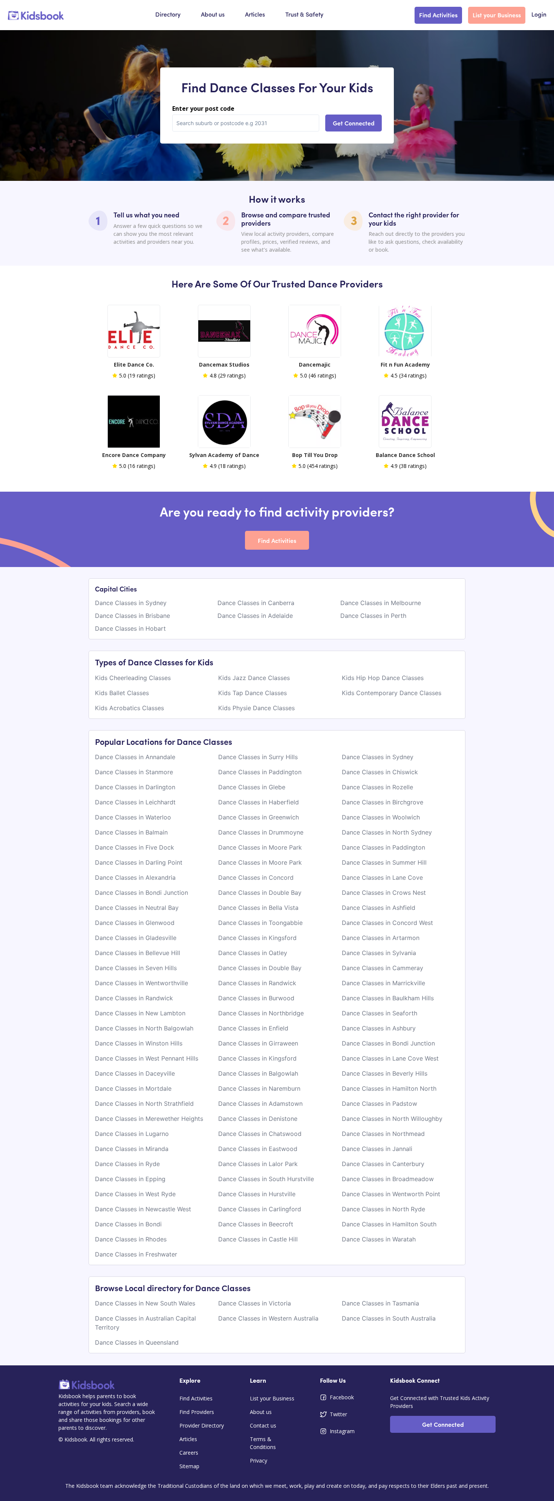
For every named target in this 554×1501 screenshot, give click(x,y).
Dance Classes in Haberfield (258, 802)
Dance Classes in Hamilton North (389, 1088)
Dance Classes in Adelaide (255, 615)
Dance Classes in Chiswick (380, 772)
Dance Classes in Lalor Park (258, 1164)
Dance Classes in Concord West (387, 922)
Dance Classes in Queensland (137, 1342)
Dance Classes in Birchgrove (382, 802)
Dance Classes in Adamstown (260, 1103)
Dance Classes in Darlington (135, 787)
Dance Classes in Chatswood (259, 1133)
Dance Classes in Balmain (131, 832)
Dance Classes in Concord (256, 877)
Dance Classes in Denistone (257, 1118)
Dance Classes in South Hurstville (266, 1179)
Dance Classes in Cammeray (382, 968)
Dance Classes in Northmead (383, 1133)
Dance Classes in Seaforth (379, 1013)
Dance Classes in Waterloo (133, 817)
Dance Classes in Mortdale (133, 1088)
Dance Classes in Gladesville (135, 938)
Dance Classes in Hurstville (256, 1194)
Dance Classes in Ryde (127, 1164)
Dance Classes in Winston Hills (138, 1043)
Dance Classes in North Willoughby (392, 1118)
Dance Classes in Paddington (259, 772)
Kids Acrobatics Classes (129, 708)
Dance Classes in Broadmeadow (388, 1179)
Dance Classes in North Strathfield (144, 1103)
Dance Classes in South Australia (389, 1318)
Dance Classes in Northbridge (261, 1013)
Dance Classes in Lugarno (132, 1133)
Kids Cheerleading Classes (133, 678)
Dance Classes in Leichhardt (135, 802)
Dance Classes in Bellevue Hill (137, 953)
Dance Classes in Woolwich (381, 817)
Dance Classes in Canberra (255, 603)
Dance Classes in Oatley (252, 953)
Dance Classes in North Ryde (383, 1209)
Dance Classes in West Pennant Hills (146, 1058)
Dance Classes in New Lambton (140, 1013)
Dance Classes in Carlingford (259, 1209)
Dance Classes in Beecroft (255, 1224)
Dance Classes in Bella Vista (258, 907)
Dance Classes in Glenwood (134, 922)
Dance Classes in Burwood (256, 998)
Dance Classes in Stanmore (134, 772)
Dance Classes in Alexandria (135, 877)
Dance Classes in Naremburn (259, 1088)
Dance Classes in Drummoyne (260, 832)
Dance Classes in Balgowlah (258, 1073)
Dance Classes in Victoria (254, 1303)
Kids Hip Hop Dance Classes (383, 678)
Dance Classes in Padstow (379, 1103)
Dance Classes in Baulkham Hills (388, 998)
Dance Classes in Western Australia (268, 1318)
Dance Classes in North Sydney (387, 832)
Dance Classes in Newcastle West (143, 1209)
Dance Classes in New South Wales (145, 1303)
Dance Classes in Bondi (128, 1224)
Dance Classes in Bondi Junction (141, 892)
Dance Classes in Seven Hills (136, 968)
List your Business (497, 15)
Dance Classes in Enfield (253, 1028)
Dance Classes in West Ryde (135, 1194)
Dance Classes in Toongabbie (260, 922)
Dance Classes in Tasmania (380, 1303)
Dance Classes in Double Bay (259, 892)
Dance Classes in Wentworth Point (391, 1194)
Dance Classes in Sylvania (379, 953)
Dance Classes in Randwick (257, 983)
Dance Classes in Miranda (131, 1148)
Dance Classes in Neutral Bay (137, 907)
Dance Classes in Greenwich (258, 817)
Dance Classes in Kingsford (257, 938)
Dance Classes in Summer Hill (384, 862)
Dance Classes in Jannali (377, 1148)
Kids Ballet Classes (122, 693)
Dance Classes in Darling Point (138, 862)
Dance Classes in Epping (130, 1179)
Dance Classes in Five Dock (134, 847)
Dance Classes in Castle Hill (258, 1239)
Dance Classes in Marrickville (383, 983)
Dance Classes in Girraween (258, 1043)
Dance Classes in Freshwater (136, 1254)
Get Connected (354, 123)
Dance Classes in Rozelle (377, 787)
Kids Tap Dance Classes (252, 693)
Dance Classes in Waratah (379, 1239)
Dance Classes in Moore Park (260, 847)
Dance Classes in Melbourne (380, 603)
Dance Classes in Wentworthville (141, 983)
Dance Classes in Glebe (251, 787)
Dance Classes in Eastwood (257, 1148)
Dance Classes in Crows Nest (384, 892)
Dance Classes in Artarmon (380, 938)
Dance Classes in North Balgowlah (144, 1028)
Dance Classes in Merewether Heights (149, 1118)
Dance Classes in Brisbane (132, 615)
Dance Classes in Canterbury (383, 1164)
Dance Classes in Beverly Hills (384, 1073)
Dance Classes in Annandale (135, 757)
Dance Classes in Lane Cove (382, 877)
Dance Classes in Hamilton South (389, 1224)
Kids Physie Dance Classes (256, 708)
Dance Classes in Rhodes (131, 1239)
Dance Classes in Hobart (130, 628)
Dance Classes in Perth (373, 615)
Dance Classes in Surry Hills (258, 757)
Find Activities (438, 15)
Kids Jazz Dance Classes (254, 678)
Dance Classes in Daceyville (135, 1073)
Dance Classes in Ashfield (378, 907)
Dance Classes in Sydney (131, 603)
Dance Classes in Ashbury (379, 1028)
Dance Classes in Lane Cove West (390, 1058)
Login (538, 15)
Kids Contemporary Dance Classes (391, 693)
